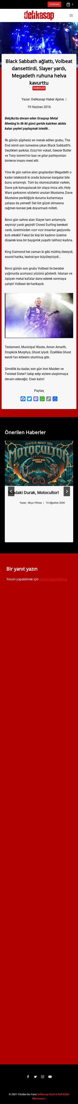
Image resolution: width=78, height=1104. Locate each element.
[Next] (67, 491)
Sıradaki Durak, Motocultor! (33, 492)
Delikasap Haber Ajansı (47, 99)
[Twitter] (35, 1077)
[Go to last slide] (11, 491)
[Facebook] (28, 1077)
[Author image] (15, 99)
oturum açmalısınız (53, 579)
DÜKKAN (54, 4)
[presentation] (39, 463)
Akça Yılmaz (35, 502)
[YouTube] (50, 1077)
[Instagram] (42, 1077)
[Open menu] (71, 15)
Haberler (39, 88)
